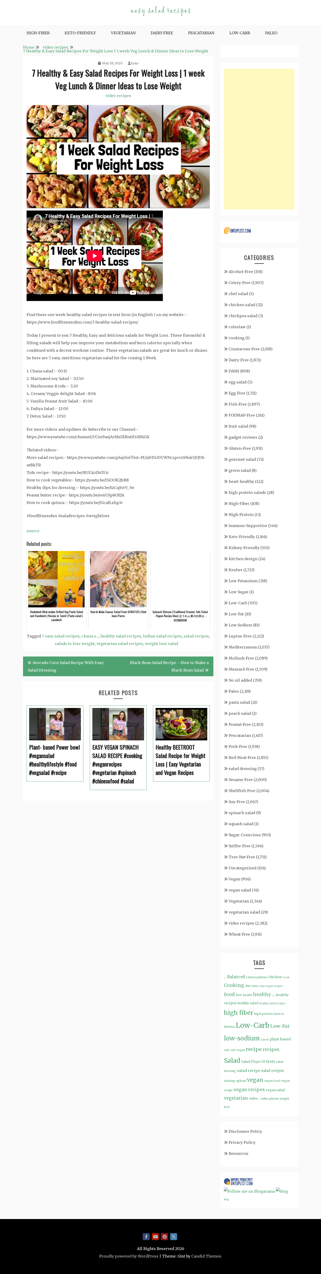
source (33, 530)
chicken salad (242, 304)
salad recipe (248, 1070)
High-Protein (241, 514)
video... (254, 1098)
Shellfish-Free (242, 790)
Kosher (236, 569)
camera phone (256, 977)
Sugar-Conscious (245, 834)
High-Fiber (38, 33)
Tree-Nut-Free (242, 857)
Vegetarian (123, 33)
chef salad (238, 293)
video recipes (118, 95)
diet (248, 986)
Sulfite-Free (240, 846)
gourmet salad (242, 459)
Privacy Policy (242, 1142)
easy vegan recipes (271, 986)
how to (279, 1014)
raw (226, 1050)
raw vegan (237, 1050)
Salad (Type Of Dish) (258, 1061)
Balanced (236, 976)
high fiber (238, 1012)
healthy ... (264, 994)
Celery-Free (240, 282)
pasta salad (239, 702)
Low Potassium (243, 580)
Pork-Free (238, 746)
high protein (263, 1014)
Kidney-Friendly (244, 547)
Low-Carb (239, 33)
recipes (271, 1049)
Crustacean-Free (244, 349)
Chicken (275, 977)
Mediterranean (243, 647)
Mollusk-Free (241, 658)
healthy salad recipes (120, 636)
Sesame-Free (241, 779)
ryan (134, 63)
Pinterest (164, 1236)
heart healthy (241, 481)
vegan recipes (249, 1089)
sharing (229, 1081)
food (229, 994)
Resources (238, 1153)
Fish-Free (238, 404)
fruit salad (238, 426)
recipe (254, 1049)
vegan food (272, 1081)
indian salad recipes (162, 636)
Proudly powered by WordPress (128, 1256)
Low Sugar (238, 592)
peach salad (240, 713)
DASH (234, 371)
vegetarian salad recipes (120, 643)
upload (241, 1081)
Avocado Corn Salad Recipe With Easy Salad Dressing (66, 666)
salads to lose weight (75, 643)
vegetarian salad (244, 912)
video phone (269, 1098)
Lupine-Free (240, 636)
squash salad (241, 823)
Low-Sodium (240, 625)
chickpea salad (243, 315)
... (225, 976)
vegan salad (240, 890)
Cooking (234, 985)
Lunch (265, 1039)
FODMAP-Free (242, 415)
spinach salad (242, 812)
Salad (232, 1060)
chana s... (90, 636)
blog (226, 1199)
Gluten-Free (240, 448)
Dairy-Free (162, 33)
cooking (236, 338)
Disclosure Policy (245, 1131)
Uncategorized (242, 868)
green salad (240, 470)
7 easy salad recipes (61, 636)
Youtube (155, 1236)
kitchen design (243, 558)
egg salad (238, 382)
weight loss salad (161, 643)
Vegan (234, 879)
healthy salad (248, 1003)
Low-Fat (236, 614)
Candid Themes (206, 1256)
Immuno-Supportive (248, 525)
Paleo (271, 33)
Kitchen (229, 1026)
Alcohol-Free (241, 271)
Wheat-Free (239, 934)
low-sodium (242, 1038)
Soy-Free (237, 801)
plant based (280, 1039)
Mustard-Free (241, 669)
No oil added (240, 680)
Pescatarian (201, 33)
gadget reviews (243, 437)
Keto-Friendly (80, 33)
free (239, 995)
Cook (286, 977)
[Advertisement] (259, 139)
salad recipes (196, 636)
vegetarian (236, 1098)
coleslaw (237, 326)
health (247, 995)
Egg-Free (237, 393)
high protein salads (247, 492)
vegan (255, 1079)
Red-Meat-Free (242, 757)
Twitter (173, 1236)
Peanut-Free (240, 724)
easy (254, 986)
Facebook (146, 1236)
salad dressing (243, 768)
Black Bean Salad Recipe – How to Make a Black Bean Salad (169, 666)
